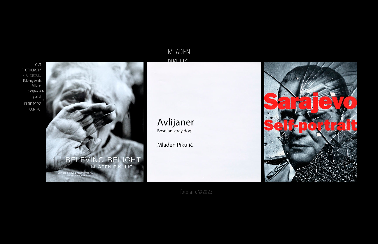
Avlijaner (37, 85)
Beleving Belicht (32, 80)
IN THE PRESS (33, 103)
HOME (37, 64)
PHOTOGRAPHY (32, 70)
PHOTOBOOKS (32, 75)
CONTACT (35, 109)
